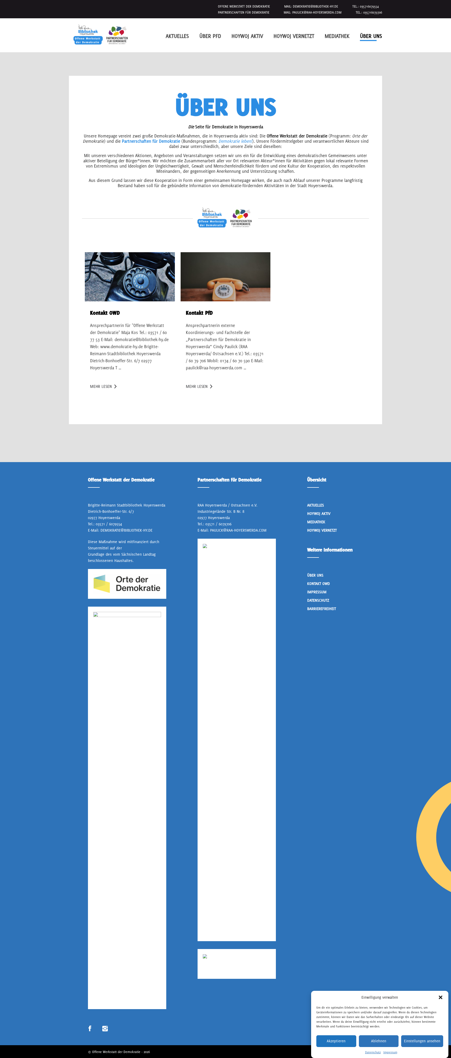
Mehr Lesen (101, 386)
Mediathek (337, 36)
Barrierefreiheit (321, 608)
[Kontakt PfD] (226, 276)
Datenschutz (373, 1052)
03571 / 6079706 (218, 524)
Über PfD (210, 36)
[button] (440, 997)
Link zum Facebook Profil (90, 1029)
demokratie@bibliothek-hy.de (315, 6)
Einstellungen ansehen (422, 1041)
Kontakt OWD (318, 583)
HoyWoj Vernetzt (294, 36)
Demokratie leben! (235, 141)
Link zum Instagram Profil (105, 1029)
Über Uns (371, 36)
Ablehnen (378, 1041)
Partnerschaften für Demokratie (151, 141)
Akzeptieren (336, 1041)
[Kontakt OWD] (130, 276)
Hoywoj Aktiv (247, 36)
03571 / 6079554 (109, 524)
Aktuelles (177, 36)
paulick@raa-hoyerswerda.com (316, 12)
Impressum (390, 1052)
